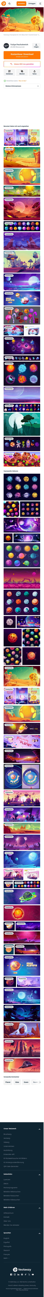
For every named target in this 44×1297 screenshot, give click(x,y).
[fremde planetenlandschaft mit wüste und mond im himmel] (22, 176)
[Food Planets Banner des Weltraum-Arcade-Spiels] (22, 297)
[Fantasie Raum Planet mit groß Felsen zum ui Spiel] (10, 1085)
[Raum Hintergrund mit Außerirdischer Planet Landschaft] (22, 831)
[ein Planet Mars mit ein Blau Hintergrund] (9, 1042)
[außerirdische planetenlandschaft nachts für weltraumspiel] (22, 889)
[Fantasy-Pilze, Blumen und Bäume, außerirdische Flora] (22, 357)
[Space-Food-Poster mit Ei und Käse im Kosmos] (22, 803)
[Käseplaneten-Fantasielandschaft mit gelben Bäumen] (22, 156)
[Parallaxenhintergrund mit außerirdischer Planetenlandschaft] (22, 949)
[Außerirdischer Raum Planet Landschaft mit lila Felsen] (16, 1019)
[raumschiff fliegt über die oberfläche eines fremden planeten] (22, 1180)
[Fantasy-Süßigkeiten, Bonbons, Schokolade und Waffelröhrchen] (22, 314)
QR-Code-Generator (11, 1281)
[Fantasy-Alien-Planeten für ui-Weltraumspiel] (22, 225)
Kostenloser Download (22, 55)
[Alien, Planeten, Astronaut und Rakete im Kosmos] (22, 443)
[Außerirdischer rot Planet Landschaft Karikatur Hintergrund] (16, 1053)
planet (7, 1197)
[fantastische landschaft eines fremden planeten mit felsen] (22, 208)
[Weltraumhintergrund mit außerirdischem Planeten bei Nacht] (22, 1128)
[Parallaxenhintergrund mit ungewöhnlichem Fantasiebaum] (22, 330)
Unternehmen (9, 1261)
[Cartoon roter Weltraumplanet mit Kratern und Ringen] (12, 731)
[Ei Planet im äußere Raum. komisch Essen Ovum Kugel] (9, 1009)
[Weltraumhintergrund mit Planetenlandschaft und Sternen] (22, 917)
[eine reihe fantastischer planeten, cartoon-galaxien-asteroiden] (22, 373)
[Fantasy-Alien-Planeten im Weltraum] (22, 996)
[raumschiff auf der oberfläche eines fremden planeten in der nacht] (22, 240)
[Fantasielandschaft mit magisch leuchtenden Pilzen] (22, 261)
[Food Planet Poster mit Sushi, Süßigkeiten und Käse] (22, 136)
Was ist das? (22, 81)
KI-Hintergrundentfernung (14, 1277)
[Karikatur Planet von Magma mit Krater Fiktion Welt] (13, 675)
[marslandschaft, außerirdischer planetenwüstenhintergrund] (22, 394)
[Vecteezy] (3, 3)
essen (26, 1197)
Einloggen (32, 3)
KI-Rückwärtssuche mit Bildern (15, 1273)
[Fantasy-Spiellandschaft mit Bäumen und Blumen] (22, 190)
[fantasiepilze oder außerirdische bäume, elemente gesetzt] (22, 407)
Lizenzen (7, 1294)
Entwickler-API (9, 1269)
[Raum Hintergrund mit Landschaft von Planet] (22, 1111)
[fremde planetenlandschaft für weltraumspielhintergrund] (22, 873)
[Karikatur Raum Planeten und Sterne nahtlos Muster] (12, 694)
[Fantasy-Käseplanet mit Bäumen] (22, 751)
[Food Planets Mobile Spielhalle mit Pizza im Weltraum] (22, 851)
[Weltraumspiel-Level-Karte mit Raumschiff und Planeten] (22, 344)
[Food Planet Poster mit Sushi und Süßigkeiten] (22, 816)
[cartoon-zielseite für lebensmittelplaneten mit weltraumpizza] (22, 1069)
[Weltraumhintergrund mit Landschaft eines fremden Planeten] (15, 1097)
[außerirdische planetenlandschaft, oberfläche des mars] (22, 903)
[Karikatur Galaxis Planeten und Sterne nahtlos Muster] (11, 508)
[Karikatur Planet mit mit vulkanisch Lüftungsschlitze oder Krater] (10, 647)
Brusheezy (8, 1249)
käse (17, 1197)
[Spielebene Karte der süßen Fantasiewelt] (22, 458)
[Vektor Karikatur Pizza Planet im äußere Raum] (8, 959)
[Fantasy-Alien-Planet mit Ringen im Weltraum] (22, 980)
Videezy (6, 1257)
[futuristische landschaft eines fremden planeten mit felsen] (22, 1163)
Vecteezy (7, 1253)
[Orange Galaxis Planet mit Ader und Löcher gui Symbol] (8, 553)
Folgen (36, 47)
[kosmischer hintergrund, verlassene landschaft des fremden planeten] (22, 281)
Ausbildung (8, 1265)
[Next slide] (35, 1197)
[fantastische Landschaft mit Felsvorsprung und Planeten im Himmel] (22, 1030)
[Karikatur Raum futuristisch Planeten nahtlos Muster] (12, 712)
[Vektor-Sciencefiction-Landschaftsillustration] (22, 423)
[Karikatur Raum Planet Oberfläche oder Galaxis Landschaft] (22, 603)
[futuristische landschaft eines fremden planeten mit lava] (22, 1145)
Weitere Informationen (13, 85)
